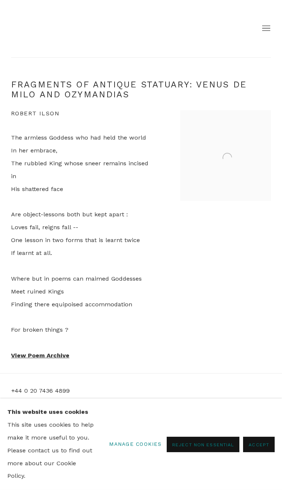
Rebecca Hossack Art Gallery (33, 28)
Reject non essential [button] (203, 444)
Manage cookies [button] (135, 444)
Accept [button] (259, 444)
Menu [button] (265, 28)
